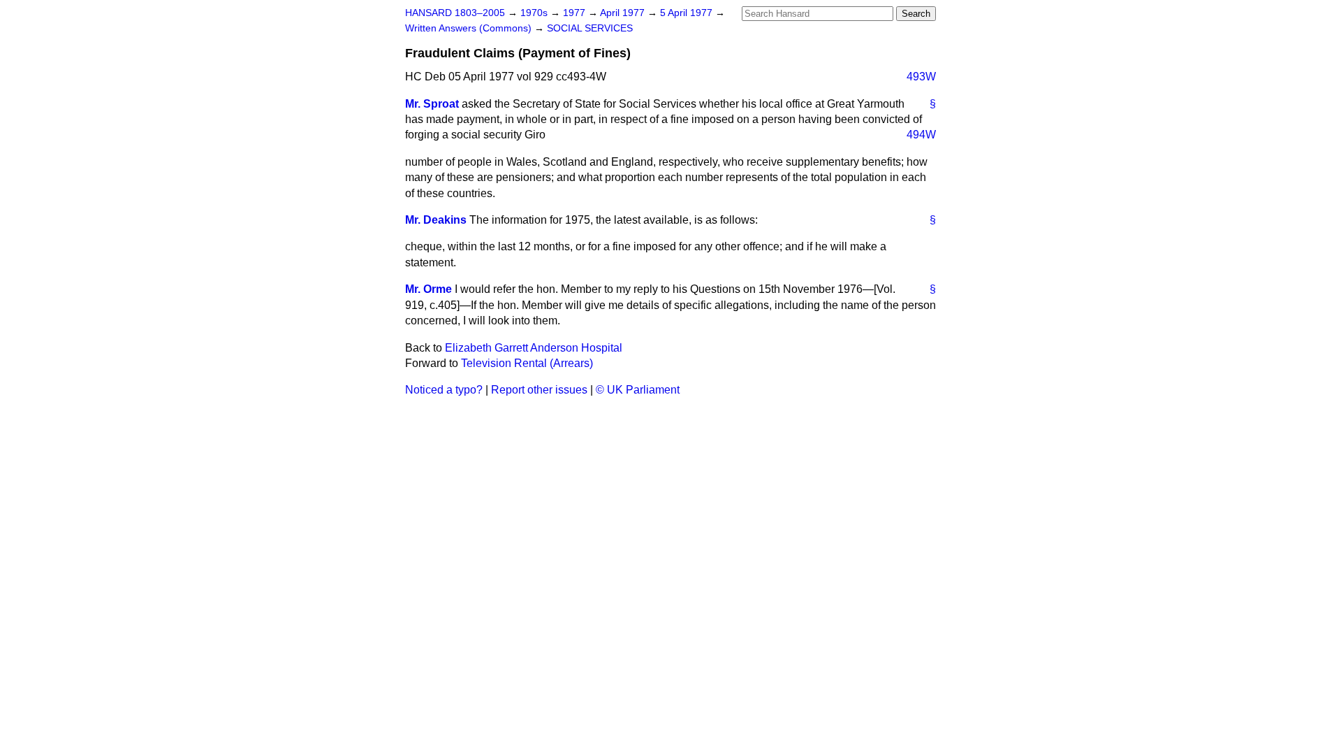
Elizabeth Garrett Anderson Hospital (533, 348)
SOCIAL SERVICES (590, 28)
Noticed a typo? (444, 390)
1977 (575, 13)
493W (921, 76)
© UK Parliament (638, 390)
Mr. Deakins (436, 220)
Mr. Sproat (432, 104)
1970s (535, 13)
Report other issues (539, 390)
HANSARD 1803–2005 (455, 13)
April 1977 (623, 13)
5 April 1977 (687, 13)
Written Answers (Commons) (469, 28)
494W (921, 135)
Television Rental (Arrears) (527, 363)
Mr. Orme (428, 289)
